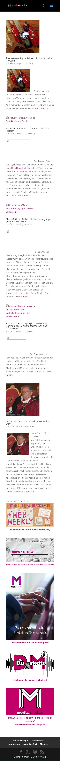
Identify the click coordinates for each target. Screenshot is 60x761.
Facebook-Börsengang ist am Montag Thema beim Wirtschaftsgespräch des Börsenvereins (26, 326)
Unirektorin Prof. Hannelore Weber (27, 168)
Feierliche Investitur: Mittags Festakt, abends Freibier (29, 129)
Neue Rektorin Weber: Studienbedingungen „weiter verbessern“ (29, 220)
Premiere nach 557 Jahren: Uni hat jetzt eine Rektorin (29, 59)
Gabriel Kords (16, 426)
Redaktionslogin (20, 740)
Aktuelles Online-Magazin (35, 744)
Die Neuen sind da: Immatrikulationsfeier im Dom (29, 422)
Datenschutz (38, 740)
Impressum (14, 744)
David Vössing (16, 134)
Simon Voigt (15, 63)
